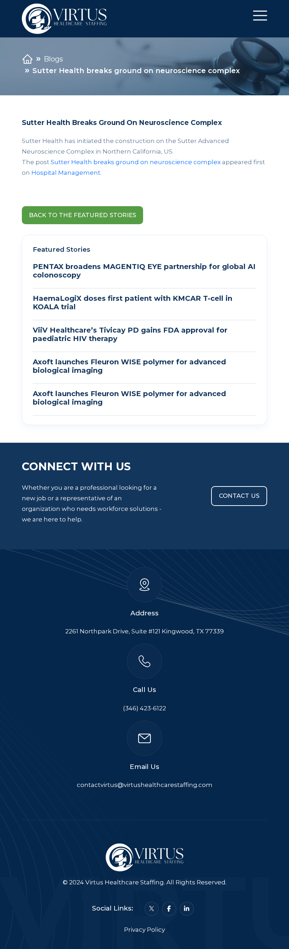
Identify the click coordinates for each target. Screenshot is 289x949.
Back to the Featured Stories (82, 215)
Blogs (53, 59)
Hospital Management (65, 172)
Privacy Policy (144, 929)
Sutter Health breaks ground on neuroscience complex (136, 162)
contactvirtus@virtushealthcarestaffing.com (145, 784)
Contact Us (239, 495)
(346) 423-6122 (144, 708)
